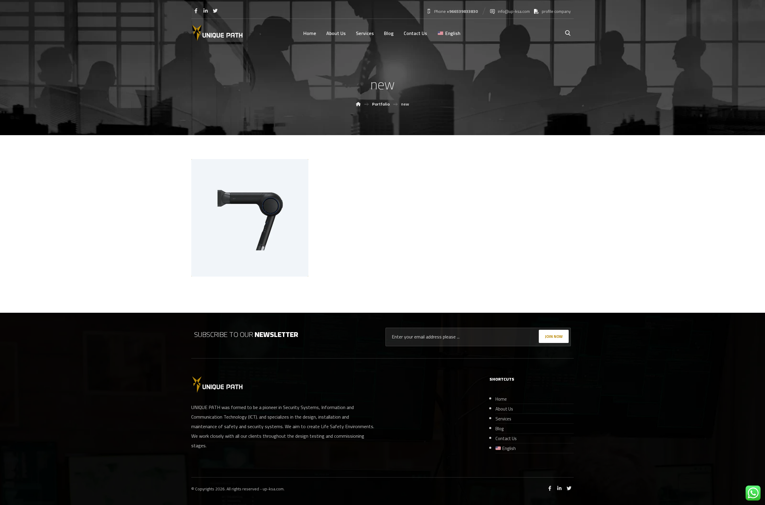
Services (503, 418)
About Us (504, 409)
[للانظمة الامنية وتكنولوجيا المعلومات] (217, 33)
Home (501, 399)
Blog (499, 428)
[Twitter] (215, 11)
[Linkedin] (205, 11)
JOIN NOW (554, 336)
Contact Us (506, 438)
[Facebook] (196, 11)
